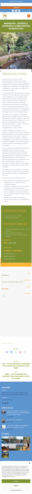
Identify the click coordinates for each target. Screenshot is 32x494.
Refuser (16, 485)
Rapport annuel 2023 (9, 259)
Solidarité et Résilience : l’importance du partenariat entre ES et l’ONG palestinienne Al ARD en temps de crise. (18, 412)
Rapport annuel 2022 (9, 256)
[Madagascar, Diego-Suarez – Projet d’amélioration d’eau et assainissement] (26, 447)
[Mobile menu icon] (28, 15)
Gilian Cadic (5, 288)
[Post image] (4, 412)
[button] (29, 463)
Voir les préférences (16, 490)
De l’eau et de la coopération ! (15, 420)
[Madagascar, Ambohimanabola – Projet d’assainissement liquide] (19, 440)
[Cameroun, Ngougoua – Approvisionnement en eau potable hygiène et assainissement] (5, 447)
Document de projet (9, 253)
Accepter (16, 481)
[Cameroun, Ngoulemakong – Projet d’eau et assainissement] (5, 454)
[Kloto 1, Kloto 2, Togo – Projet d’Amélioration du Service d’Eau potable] (26, 440)
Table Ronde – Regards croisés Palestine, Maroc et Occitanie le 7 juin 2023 (18, 426)
